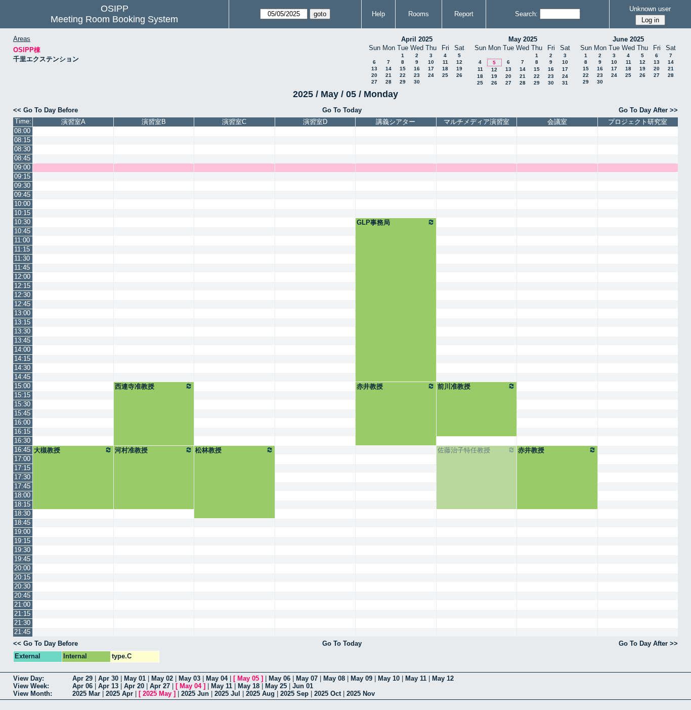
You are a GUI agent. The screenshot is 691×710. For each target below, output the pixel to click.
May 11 (415, 678)
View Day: (28, 678)
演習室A (73, 122)
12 (459, 62)
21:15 (22, 613)
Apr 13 (108, 686)
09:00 (22, 167)
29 (403, 82)
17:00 (22, 459)
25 (445, 75)
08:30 (22, 149)
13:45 (22, 340)
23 (417, 75)
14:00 (22, 349)
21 (388, 75)
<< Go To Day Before (45, 110)
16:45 (22, 449)
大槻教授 (47, 450)
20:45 (22, 595)
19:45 (22, 559)
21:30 (22, 623)
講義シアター (395, 122)
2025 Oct (327, 693)
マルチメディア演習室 (476, 122)
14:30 (22, 367)
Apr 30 (108, 678)
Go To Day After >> (648, 110)
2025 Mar (86, 693)
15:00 (22, 386)
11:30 (22, 258)
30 (417, 82)
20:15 (22, 577)
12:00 (22, 276)
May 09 (361, 678)
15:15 (22, 395)
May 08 (334, 678)
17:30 (22, 477)
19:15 (22, 541)
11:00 (22, 240)
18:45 (22, 522)
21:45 (22, 632)
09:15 (22, 176)
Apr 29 (82, 678)
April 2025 (417, 39)
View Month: (32, 693)
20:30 (22, 586)
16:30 (22, 440)
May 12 (443, 678)
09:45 (22, 194)
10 (431, 62)
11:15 (22, 249)
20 (374, 75)
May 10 (389, 678)
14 (388, 68)
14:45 (22, 377)
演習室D (315, 122)
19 (459, 68)
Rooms (418, 14)
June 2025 (628, 39)
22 (403, 75)
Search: (526, 14)
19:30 (22, 550)
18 (445, 68)
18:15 (22, 504)
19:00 (22, 531)
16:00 (22, 422)
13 (374, 68)
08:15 (22, 140)
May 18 (249, 686)
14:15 (22, 358)
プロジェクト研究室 (637, 122)
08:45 (22, 158)
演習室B (154, 122)
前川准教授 (454, 386)
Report (463, 14)
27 (374, 82)
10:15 (22, 213)
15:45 (22, 413)
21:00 (22, 604)
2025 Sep (294, 693)
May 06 (279, 678)
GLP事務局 (373, 222)
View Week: (31, 686)
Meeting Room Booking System (114, 19)
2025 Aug (260, 693)
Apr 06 (82, 686)
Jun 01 (302, 686)
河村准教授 (131, 450)
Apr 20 (134, 686)
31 (565, 83)
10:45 (22, 231)
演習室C (234, 122)
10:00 (22, 203)
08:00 (22, 131)
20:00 (22, 568)
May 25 (276, 686)
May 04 (217, 678)
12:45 (22, 304)
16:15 (22, 431)
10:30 (22, 222)
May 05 (248, 678)
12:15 (22, 285)
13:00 (22, 313)
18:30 (22, 513)
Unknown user (650, 9)
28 (388, 82)
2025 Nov (361, 693)
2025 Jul (227, 693)
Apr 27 (160, 686)
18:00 (22, 495)
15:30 (22, 404)
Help (378, 14)
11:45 (22, 267)
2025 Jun (195, 693)
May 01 (135, 678)
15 (403, 68)
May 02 (162, 678)
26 (459, 75)
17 (431, 68)
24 (431, 75)
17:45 (22, 486)
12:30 (22, 295)
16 (417, 68)
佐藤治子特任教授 (464, 450)
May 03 (189, 678)
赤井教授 (370, 386)
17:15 (22, 468)
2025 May (157, 693)
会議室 (557, 122)
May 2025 (522, 39)
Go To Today (342, 110)
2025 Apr (119, 693)
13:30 (22, 331)
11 (445, 62)
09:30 (22, 185)
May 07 (307, 678)
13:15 (22, 322)
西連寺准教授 (134, 386)
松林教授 (208, 450)
